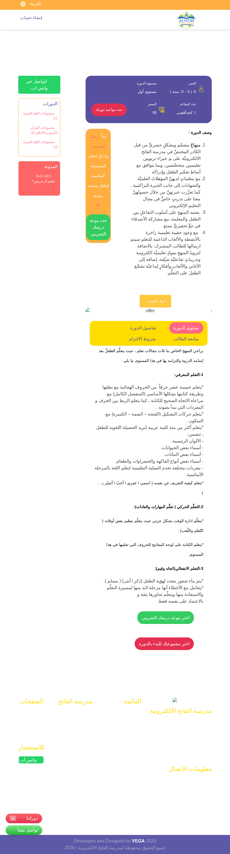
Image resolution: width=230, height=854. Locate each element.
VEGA (138, 841)
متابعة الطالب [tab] (186, 338)
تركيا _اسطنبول (190, 803)
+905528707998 (189, 792)
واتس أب (29, 759)
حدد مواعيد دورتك (109, 110)
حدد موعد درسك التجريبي (98, 227)
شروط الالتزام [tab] (142, 338)
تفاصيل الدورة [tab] (143, 327)
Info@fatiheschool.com (182, 781)
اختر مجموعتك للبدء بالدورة (164, 643)
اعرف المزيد (157, 301)
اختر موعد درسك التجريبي (166, 617)
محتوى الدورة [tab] (186, 327)
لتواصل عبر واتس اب (37, 84)
